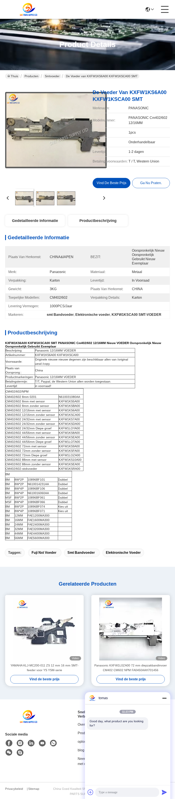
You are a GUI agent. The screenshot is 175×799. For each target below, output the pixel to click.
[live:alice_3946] (20, 752)
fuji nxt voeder (44, 552)
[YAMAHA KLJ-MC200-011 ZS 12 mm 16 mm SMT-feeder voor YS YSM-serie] (44, 629)
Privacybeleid (14, 788)
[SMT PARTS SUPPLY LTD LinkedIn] (31, 743)
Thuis (14, 76)
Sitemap (33, 788)
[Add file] (90, 792)
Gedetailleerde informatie (35, 221)
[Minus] (164, 698)
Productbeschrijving (98, 221)
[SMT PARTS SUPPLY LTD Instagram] (20, 743)
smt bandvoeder (81, 552)
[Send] (164, 792)
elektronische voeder (123, 552)
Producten (31, 76)
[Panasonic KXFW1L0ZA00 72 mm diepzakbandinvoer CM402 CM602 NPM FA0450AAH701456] (130, 629)
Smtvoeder (52, 76)
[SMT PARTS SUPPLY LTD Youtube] (42, 743)
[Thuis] (28, 722)
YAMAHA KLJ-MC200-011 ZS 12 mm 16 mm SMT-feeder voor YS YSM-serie (44, 668)
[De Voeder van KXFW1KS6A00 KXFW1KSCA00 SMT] (56, 135)
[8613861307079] (53, 743)
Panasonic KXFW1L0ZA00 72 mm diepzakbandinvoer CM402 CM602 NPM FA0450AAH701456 (130, 668)
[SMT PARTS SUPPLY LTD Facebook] (9, 743)
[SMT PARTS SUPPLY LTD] (28, 9)
